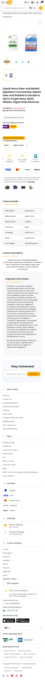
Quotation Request (10, 403)
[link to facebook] (22, 62)
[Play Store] (22, 621)
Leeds (5, 575)
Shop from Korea (29, 654)
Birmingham (7, 553)
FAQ (4, 457)
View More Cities (9, 579)
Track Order (7, 414)
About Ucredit (8, 461)
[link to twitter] (29, 62)
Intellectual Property (11, 407)
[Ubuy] (9, 2)
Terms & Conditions (11, 668)
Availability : (8, 108)
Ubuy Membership (10, 429)
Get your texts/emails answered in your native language (23, 595)
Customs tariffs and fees (13, 418)
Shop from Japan (24, 651)
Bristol (5, 564)
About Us (6, 395)
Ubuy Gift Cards (9, 465)
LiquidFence (7, 17)
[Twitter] (18, 676)
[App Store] (9, 621)
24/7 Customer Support (18, 591)
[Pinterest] (22, 676)
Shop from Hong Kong (12, 654)
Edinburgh (7, 571)
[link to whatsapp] (16, 62)
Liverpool (6, 557)
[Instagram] (9, 676)
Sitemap (6, 410)
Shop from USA (9, 651)
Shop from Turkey (26, 657)
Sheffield (6, 560)
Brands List (7, 446)
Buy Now (32, 182)
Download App (9, 442)
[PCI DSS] (8, 640)
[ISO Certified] (24, 640)
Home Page (7, 13)
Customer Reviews (10, 450)
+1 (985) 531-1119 (11, 610)
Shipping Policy (9, 421)
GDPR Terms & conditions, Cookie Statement (20, 472)
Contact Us (7, 399)
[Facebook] (5, 676)
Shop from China (10, 657)
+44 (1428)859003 (12, 603)
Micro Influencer (9, 425)
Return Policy (8, 454)
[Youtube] (13, 676)
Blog (4, 468)
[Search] (41, 8)
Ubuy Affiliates (8, 476)
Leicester (6, 568)
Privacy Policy (27, 668)
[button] (27, 2)
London (6, 549)
